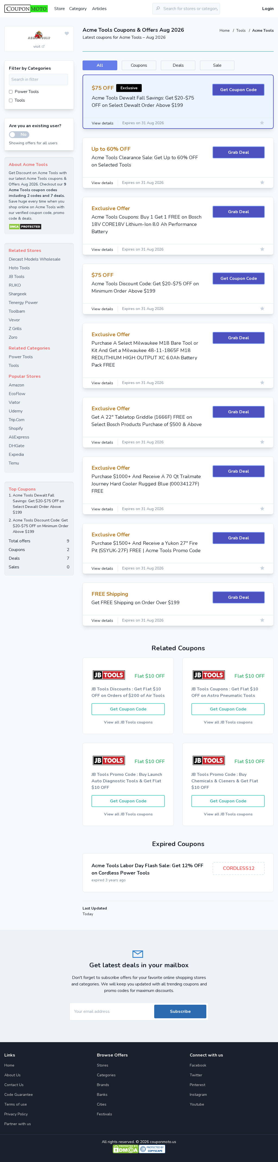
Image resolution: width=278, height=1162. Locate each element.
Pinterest (197, 1084)
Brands (103, 1084)
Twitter (196, 1075)
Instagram (198, 1094)
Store (59, 9)
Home (225, 30)
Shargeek (18, 294)
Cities (101, 1104)
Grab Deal (238, 152)
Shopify (16, 428)
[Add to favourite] (67, 33)
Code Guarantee (18, 1094)
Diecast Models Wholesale (35, 259)
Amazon (16, 385)
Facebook (198, 1065)
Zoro (13, 337)
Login (268, 9)
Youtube (197, 1104)
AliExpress (19, 437)
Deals (178, 65)
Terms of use (15, 1104)
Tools (241, 30)
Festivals (104, 1114)
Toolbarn (17, 311)
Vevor (14, 320)
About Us (12, 1075)
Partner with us (17, 1123)
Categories (106, 1075)
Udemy (16, 411)
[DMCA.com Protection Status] (39, 226)
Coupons (139, 65)
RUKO (15, 285)
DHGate (16, 446)
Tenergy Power (23, 303)
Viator (14, 402)
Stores (102, 1065)
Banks (102, 1094)
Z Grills (15, 329)
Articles (99, 9)
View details (102, 123)
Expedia (16, 454)
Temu (14, 463)
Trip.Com (16, 420)
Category (78, 9)
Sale (217, 65)
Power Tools (27, 92)
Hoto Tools (19, 268)
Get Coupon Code (238, 90)
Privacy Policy (16, 1114)
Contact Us (14, 1084)
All (100, 65)
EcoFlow (17, 394)
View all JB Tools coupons (128, 722)
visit (37, 46)
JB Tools (16, 277)
